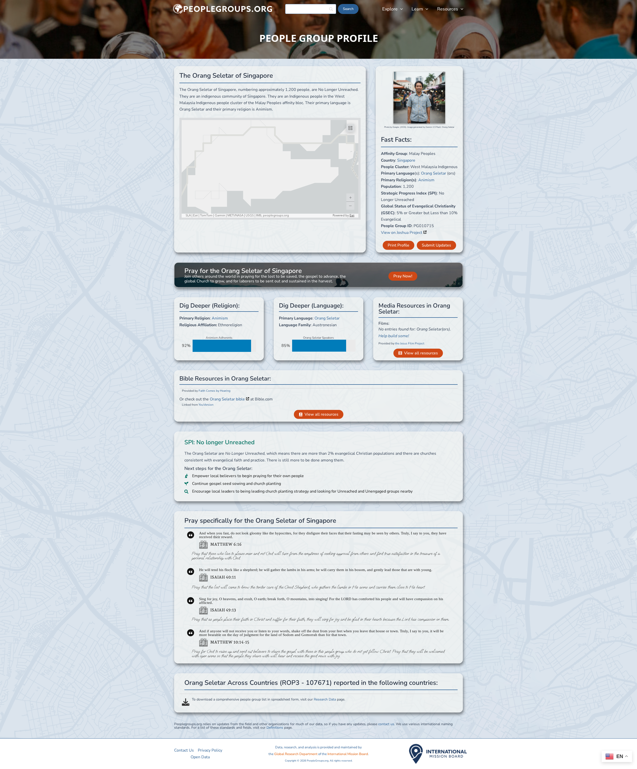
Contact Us (184, 750)
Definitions (274, 727)
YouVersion (206, 405)
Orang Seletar (433, 173)
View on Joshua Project (402, 232)
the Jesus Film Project (409, 343)
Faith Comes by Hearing (214, 391)
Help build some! (393, 336)
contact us (386, 724)
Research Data (325, 699)
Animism (426, 180)
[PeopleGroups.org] (222, 8)
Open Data (200, 757)
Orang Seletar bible (228, 399)
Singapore (406, 160)
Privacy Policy (210, 750)
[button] (400, 9)
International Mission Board (347, 754)
